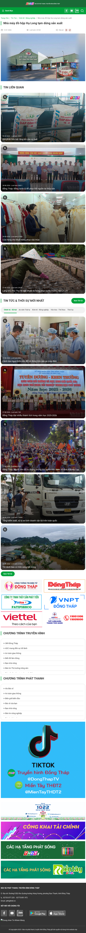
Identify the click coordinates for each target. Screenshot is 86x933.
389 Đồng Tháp (11, 643)
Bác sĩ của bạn (11, 703)
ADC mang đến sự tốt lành (16, 648)
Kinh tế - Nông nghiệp (27, 18)
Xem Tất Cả (78, 301)
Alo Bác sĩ (9, 688)
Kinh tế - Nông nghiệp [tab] (40, 310)
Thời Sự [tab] (70, 310)
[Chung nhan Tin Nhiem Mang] (43, 920)
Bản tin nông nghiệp (13, 713)
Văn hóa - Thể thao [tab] (58, 310)
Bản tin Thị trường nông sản (16, 668)
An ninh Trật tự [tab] (24, 310)
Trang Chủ (5, 18)
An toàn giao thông (13, 653)
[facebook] (66, 30)
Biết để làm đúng (12, 658)
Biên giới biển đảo (12, 698)
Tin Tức (14, 18)
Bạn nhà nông (11, 663)
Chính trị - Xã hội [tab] (10, 310)
